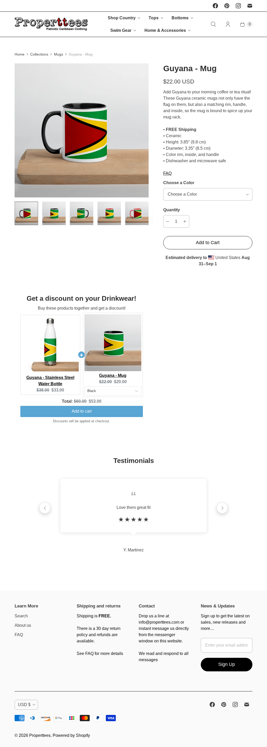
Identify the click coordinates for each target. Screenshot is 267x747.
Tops (154, 18)
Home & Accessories (165, 30)
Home (20, 54)
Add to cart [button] (82, 411)
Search (21, 616)
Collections (39, 54)
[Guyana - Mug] (82, 130)
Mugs (58, 54)
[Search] (213, 24)
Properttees (40, 735)
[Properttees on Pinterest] (227, 5)
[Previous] (45, 508)
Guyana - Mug (112, 375)
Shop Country (122, 18)
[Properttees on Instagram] (238, 5)
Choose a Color (178, 182)
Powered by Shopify (71, 735)
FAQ (167, 173)
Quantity (171, 210)
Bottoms (180, 18)
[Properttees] (51, 24)
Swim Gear (120, 30)
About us (23, 625)
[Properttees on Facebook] (215, 5)
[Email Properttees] (250, 5)
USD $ (24, 704)
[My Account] (228, 24)
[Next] (222, 508)
